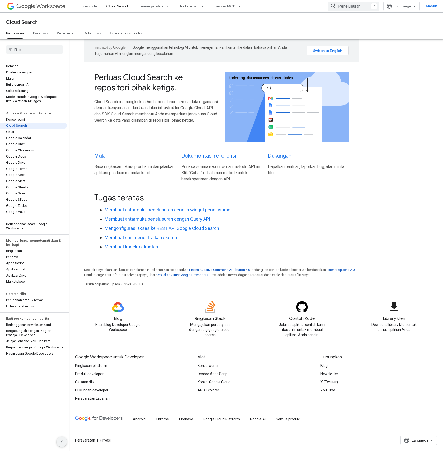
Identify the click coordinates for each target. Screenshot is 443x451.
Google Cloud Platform (221, 419)
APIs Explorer (208, 390)
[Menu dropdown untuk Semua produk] (169, 6)
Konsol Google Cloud (214, 382)
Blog (324, 366)
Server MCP (225, 6)
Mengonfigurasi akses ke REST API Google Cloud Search (162, 228)
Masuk (431, 6)
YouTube (327, 390)
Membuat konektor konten (131, 246)
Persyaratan (85, 440)
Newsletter (329, 374)
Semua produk (150, 6)
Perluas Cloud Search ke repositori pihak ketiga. (138, 82)
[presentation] (221, 197)
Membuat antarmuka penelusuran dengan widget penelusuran (167, 209)
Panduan (40, 33)
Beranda (89, 6)
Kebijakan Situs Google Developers (182, 275)
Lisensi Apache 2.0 (341, 270)
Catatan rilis (84, 382)
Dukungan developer (91, 390)
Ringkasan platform (91, 366)
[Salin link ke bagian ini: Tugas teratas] (151, 198)
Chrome (162, 419)
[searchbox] (34, 49)
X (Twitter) (329, 382)
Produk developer (89, 374)
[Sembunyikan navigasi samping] (62, 442)
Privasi (105, 440)
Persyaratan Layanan (92, 398)
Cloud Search (117, 6)
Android (139, 419)
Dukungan (92, 33)
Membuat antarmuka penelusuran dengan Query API (157, 219)
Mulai (100, 156)
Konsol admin (208, 366)
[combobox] (353, 6)
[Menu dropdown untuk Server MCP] (241, 6)
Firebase (186, 419)
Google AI (258, 419)
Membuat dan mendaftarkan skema (141, 237)
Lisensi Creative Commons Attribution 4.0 (219, 270)
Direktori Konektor (126, 33)
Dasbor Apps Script (213, 374)
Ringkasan (15, 33)
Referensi (189, 6)
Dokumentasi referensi (208, 156)
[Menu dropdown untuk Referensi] (204, 6)
